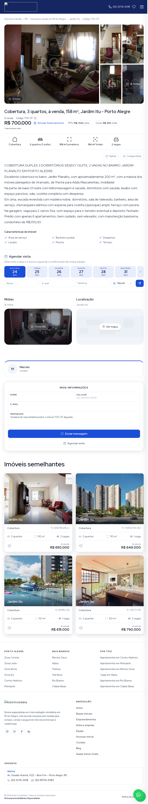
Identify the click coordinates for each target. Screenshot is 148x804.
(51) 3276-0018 (121, 6)
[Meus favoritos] (134, 7)
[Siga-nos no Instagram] (7, 731)
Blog (78, 748)
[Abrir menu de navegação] (142, 7)
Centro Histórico (13, 680)
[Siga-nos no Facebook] (22, 731)
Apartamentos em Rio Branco (116, 680)
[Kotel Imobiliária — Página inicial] (20, 7)
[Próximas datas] (140, 272)
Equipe (80, 731)
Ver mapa (112, 326)
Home (79, 708)
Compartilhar (134, 156)
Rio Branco (58, 680)
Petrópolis (9, 686)
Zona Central (11, 657)
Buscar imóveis (84, 713)
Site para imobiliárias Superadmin (22, 798)
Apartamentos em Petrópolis (115, 663)
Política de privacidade (133, 796)
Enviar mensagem (76, 434)
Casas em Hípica (108, 674)
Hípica (55, 663)
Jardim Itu (74, 19)
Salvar (112, 156)
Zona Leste (10, 663)
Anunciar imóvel (85, 736)
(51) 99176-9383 (44, 780)
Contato (80, 742)
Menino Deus (59, 657)
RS (26, 19)
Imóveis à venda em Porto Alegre (48, 19)
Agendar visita (76, 443)
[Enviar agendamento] (140, 283)
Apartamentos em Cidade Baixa (117, 686)
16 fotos (16, 99)
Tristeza (56, 669)
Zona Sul (9, 674)
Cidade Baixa (59, 686)
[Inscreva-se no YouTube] (14, 731)
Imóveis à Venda (13, 19)
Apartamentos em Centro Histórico (119, 657)
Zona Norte (10, 669)
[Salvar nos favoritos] (9, 546)
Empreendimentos (86, 719)
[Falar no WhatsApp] (138, 794)
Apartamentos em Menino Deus (117, 669)
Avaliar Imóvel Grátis (87, 754)
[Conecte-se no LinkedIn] (29, 731)
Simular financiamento (51, 123)
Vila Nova (57, 674)
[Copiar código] (35, 118)
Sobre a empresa (85, 725)
